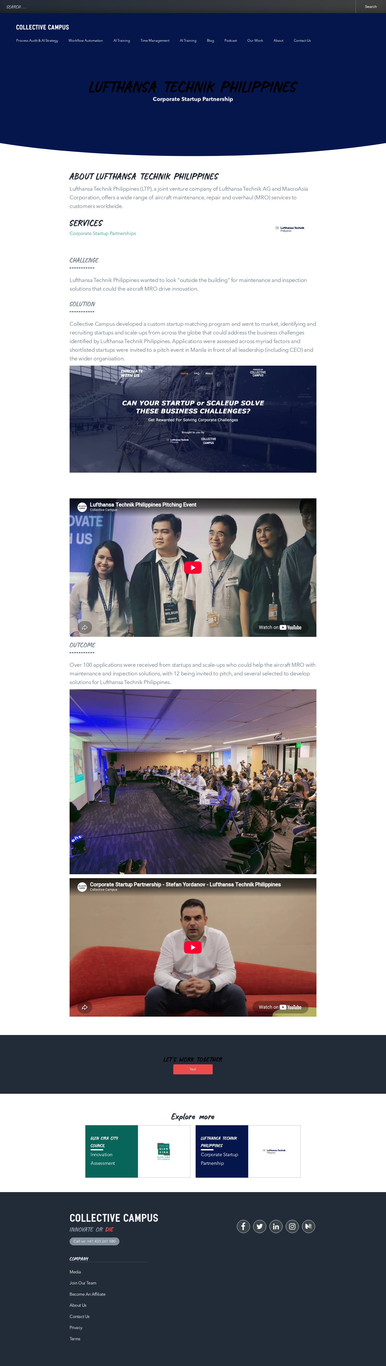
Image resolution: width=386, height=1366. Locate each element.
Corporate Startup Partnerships (103, 233)
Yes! (193, 1069)
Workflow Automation (86, 40)
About (278, 40)
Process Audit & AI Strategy (37, 40)
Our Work (255, 40)
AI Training (121, 40)
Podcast (231, 40)
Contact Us (302, 40)
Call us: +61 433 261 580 (95, 1241)
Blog (210, 40)
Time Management (154, 40)
